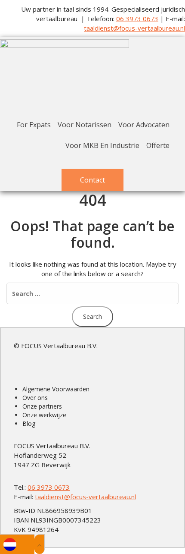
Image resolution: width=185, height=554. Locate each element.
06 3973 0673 (137, 18)
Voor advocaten (144, 124)
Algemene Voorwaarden (55, 389)
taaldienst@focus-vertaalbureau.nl (134, 28)
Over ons (35, 397)
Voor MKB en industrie (102, 145)
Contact (92, 180)
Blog (28, 423)
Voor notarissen (84, 124)
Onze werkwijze (44, 415)
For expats (34, 124)
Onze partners (42, 406)
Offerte (158, 145)
